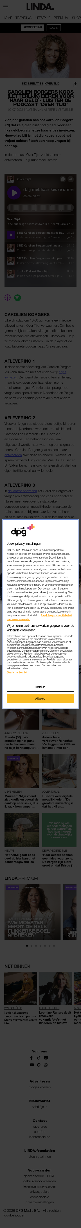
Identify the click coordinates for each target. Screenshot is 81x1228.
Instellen (40, 686)
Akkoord (40, 698)
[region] (40, 614)
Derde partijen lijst (17, 672)
